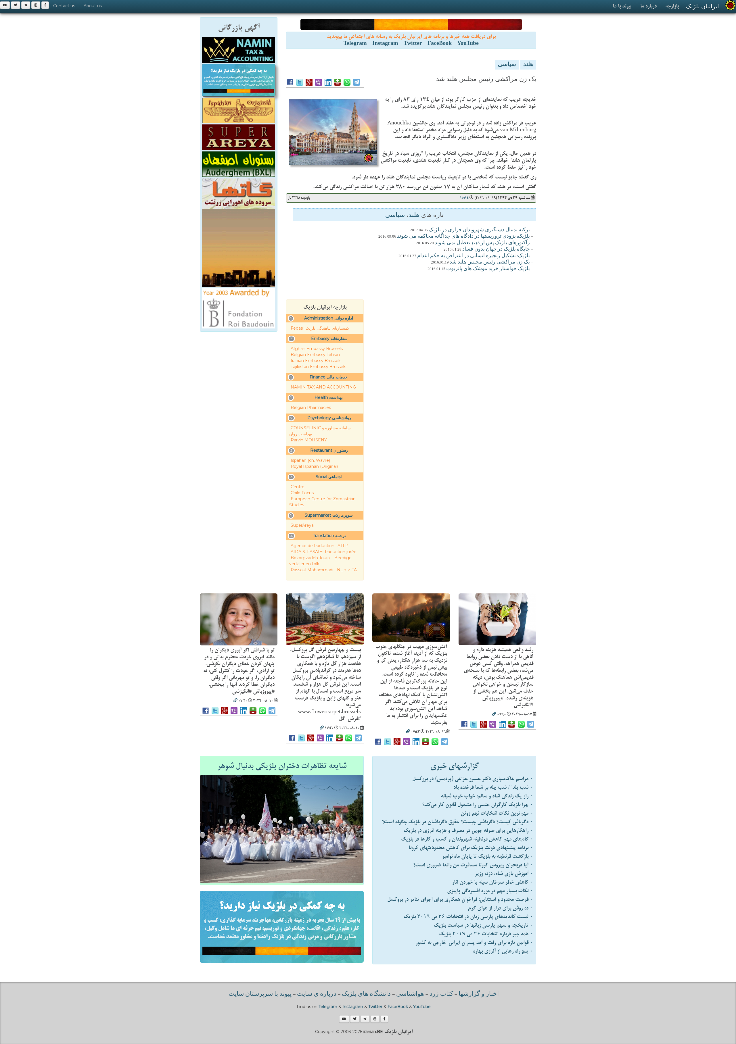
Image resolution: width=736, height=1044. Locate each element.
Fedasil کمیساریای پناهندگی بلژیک (320, 328)
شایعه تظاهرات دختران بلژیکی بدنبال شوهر (281, 766)
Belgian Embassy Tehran (315, 354)
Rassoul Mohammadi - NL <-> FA (324, 569)
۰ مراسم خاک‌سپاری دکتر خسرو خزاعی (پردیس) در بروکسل (472, 778)
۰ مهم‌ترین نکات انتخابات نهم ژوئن (497, 813)
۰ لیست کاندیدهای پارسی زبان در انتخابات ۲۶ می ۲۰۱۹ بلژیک (468, 916)
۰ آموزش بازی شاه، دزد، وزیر (504, 873)
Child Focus (302, 492)
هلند (528, 65)
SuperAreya (302, 525)
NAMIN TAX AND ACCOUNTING (323, 387)
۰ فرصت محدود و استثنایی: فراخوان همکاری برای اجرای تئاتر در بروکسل (460, 899)
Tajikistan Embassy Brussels (318, 366)
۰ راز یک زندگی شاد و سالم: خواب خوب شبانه (487, 796)
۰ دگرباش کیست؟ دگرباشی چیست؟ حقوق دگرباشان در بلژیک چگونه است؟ (457, 822)
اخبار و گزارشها (479, 994)
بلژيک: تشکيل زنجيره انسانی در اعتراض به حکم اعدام (473, 256)
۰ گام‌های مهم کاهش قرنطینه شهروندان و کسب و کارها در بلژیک (467, 839)
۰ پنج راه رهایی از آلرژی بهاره (503, 951)
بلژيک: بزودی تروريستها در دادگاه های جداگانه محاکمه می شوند (463, 236)
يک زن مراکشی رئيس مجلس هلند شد (490, 262)
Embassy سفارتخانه (329, 338)
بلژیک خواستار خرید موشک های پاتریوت (488, 269)
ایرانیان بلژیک (702, 6)
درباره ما (648, 6)
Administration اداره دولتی (328, 318)
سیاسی (507, 65)
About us (93, 5)
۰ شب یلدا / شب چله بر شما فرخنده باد (493, 787)
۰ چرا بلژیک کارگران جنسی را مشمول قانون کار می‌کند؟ (477, 804)
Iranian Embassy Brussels (316, 360)
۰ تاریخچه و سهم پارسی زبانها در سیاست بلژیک (483, 925)
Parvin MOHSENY (309, 440)
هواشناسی (410, 994)
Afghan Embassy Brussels (317, 348)
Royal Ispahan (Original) (314, 466)
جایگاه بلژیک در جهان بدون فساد (496, 249)
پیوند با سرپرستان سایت (260, 994)
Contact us (64, 5)
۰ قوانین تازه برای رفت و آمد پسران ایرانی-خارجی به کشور (474, 942)
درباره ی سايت (316, 994)
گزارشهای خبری (454, 766)
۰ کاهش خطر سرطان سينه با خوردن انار (492, 882)
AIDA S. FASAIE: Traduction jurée (323, 551)
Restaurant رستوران (329, 450)
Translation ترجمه (329, 535)
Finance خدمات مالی (329, 377)
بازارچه (672, 6)
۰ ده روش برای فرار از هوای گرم (500, 908)
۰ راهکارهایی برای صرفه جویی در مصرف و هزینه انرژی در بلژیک (468, 830)
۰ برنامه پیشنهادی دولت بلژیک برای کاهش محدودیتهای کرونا (471, 847)
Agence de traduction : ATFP (319, 545)
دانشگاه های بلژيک (365, 994)
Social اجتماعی (329, 476)
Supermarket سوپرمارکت (329, 515)
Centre (297, 486)
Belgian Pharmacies (311, 407)
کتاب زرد (441, 994)
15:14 (464, 198)
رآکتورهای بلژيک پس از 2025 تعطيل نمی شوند (482, 243)
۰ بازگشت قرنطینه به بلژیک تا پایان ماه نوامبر (487, 856)
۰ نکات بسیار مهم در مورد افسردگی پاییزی (490, 891)
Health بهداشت (329, 397)
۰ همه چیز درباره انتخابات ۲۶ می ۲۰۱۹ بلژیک (486, 934)
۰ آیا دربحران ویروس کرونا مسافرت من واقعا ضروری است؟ (473, 865)
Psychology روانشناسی (329, 417)
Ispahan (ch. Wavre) (310, 460)
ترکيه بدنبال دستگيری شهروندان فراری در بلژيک (479, 230)
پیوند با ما (622, 6)
